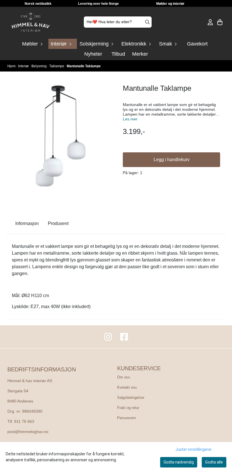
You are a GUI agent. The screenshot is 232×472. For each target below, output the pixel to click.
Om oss (123, 377)
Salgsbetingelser (130, 397)
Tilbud (118, 54)
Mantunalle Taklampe (84, 66)
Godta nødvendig (179, 462)
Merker (140, 54)
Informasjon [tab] (27, 223)
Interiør (24, 66)
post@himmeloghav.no (27, 432)
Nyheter (93, 54)
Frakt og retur (128, 408)
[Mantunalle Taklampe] (60, 136)
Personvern (126, 418)
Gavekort (197, 44)
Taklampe (57, 66)
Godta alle (214, 462)
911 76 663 (24, 421)
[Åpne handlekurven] (220, 22)
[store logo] (30, 22)
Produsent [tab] (58, 223)
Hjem (11, 66)
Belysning (39, 66)
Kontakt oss (127, 387)
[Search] (147, 22)
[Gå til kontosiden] (210, 22)
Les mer (130, 119)
